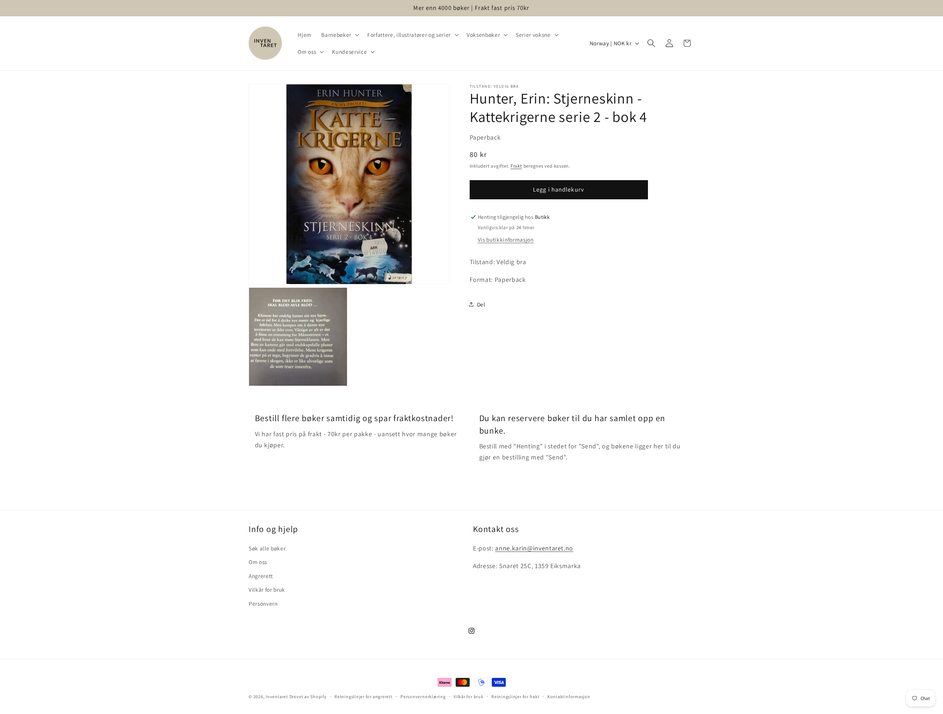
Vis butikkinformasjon (506, 239)
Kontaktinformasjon (568, 696)
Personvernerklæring (423, 696)
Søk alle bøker (267, 548)
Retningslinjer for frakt (515, 696)
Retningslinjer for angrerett (363, 696)
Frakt (516, 166)
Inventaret (277, 696)
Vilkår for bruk (267, 590)
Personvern (263, 603)
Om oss (258, 562)
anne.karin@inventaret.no (534, 548)
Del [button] (481, 304)
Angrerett (261, 576)
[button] (339, 34)
